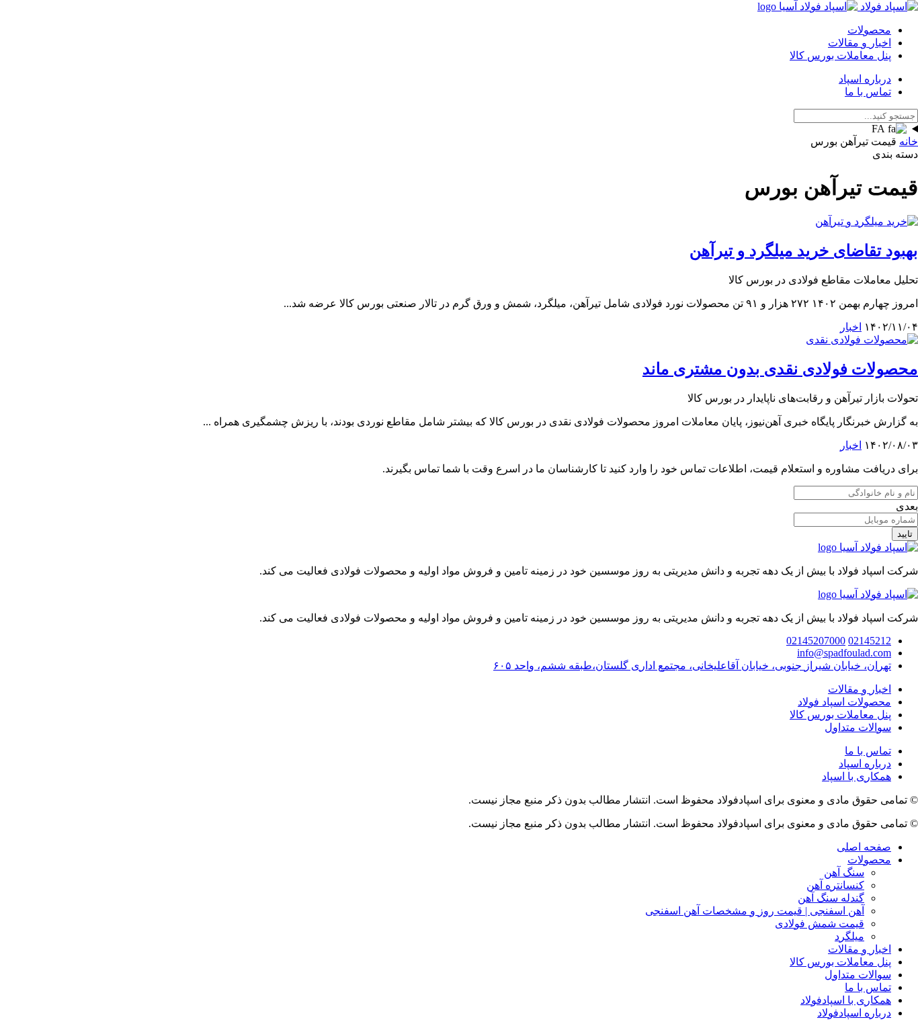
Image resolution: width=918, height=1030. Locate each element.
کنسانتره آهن (835, 885)
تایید (905, 534)
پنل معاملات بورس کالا (840, 55)
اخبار (851, 327)
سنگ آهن (844, 872)
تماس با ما (868, 91)
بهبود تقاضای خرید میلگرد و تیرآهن (804, 250)
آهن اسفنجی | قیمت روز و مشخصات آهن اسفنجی (754, 910)
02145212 (869, 640)
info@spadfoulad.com (844, 652)
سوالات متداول (858, 727)
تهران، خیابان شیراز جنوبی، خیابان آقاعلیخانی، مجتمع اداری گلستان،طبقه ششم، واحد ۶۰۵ (692, 665)
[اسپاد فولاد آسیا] (837, 6)
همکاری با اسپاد (856, 776)
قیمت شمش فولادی (819, 923)
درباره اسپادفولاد (854, 1013)
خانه (908, 141)
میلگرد (849, 936)
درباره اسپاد (865, 79)
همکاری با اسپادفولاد (845, 1000)
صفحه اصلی (864, 847)
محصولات (869, 30)
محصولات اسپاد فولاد (844, 701)
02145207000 (815, 640)
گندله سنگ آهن (831, 898)
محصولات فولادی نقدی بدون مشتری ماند (780, 369)
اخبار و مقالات (859, 42)
